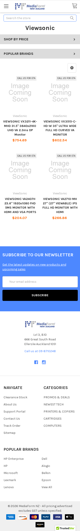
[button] (72, 68)
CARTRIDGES (53, 418)
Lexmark (10, 480)
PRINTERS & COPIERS (59, 411)
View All (47, 487)
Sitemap (10, 433)
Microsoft (11, 473)
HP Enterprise (14, 459)
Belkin (46, 473)
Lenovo (9, 487)
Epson (46, 480)
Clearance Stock (15, 397)
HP (6, 466)
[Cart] (76, 6)
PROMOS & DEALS (57, 397)
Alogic (46, 466)
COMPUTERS (53, 426)
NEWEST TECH (54, 404)
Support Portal (14, 411)
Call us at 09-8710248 (40, 351)
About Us (10, 404)
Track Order (12, 426)
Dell (44, 459)
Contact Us (12, 418)
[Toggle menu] (6, 6)
